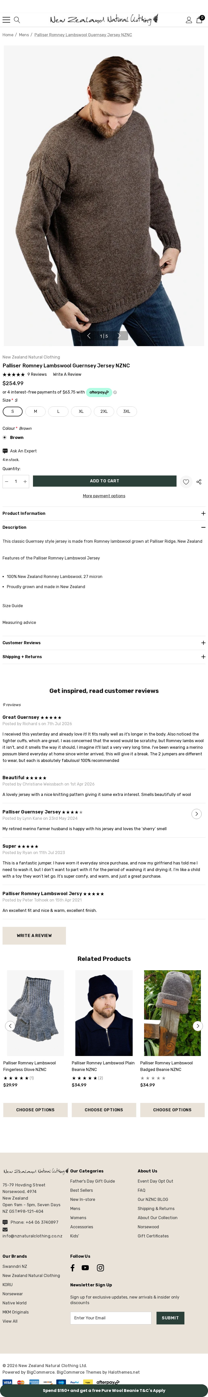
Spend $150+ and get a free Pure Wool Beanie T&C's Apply (104, 1390)
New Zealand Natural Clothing (31, 357)
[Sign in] (189, 19)
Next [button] (119, 336)
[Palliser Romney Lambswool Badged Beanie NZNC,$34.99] (172, 1013)
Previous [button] (89, 336)
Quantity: (12, 468)
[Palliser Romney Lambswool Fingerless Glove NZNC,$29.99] (35, 1013)
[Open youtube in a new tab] (85, 1267)
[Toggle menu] (6, 20)
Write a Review (34, 935)
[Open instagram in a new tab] (100, 1267)
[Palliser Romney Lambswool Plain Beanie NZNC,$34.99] (104, 1013)
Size (10, 400)
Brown (17, 437)
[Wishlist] (186, 481)
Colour (17, 428)
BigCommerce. (42, 1372)
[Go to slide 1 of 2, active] (100, 1126)
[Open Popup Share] (199, 481)
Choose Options (35, 1110)
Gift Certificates (153, 1236)
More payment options (104, 495)
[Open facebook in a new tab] (71, 1267)
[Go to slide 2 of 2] (108, 1126)
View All (10, 1321)
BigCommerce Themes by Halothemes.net (98, 1372)
